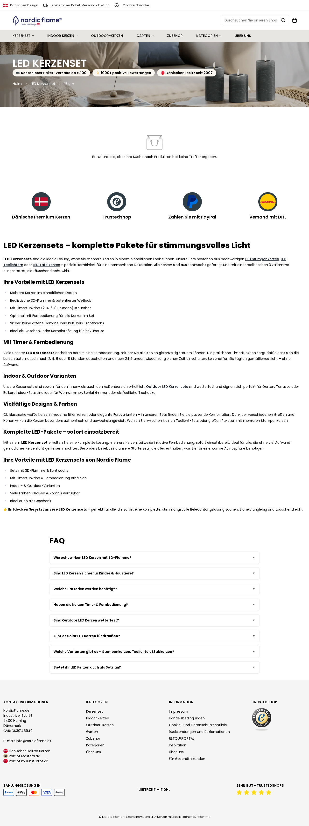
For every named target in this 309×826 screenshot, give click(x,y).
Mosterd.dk (30, 756)
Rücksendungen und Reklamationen (199, 731)
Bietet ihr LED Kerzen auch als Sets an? (87, 667)
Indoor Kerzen (60, 35)
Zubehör (175, 35)
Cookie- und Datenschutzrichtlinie (198, 725)
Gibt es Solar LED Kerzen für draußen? (87, 636)
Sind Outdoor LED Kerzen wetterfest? (86, 620)
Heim (17, 83)
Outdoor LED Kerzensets (167, 386)
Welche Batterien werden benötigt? (85, 589)
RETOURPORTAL (181, 738)
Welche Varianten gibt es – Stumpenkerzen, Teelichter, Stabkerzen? (114, 651)
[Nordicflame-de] (37, 20)
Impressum (178, 711)
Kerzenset (21, 35)
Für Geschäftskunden (187, 758)
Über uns (243, 35)
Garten (143, 35)
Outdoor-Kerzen (107, 35)
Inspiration (177, 745)
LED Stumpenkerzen (262, 259)
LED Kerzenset (43, 83)
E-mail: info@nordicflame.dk (27, 740)
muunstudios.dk (34, 761)
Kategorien (207, 35)
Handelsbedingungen (187, 718)
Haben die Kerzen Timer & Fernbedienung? (91, 604)
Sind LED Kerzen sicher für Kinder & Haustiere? (94, 573)
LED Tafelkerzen (46, 264)
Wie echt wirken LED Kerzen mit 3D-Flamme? (92, 557)
